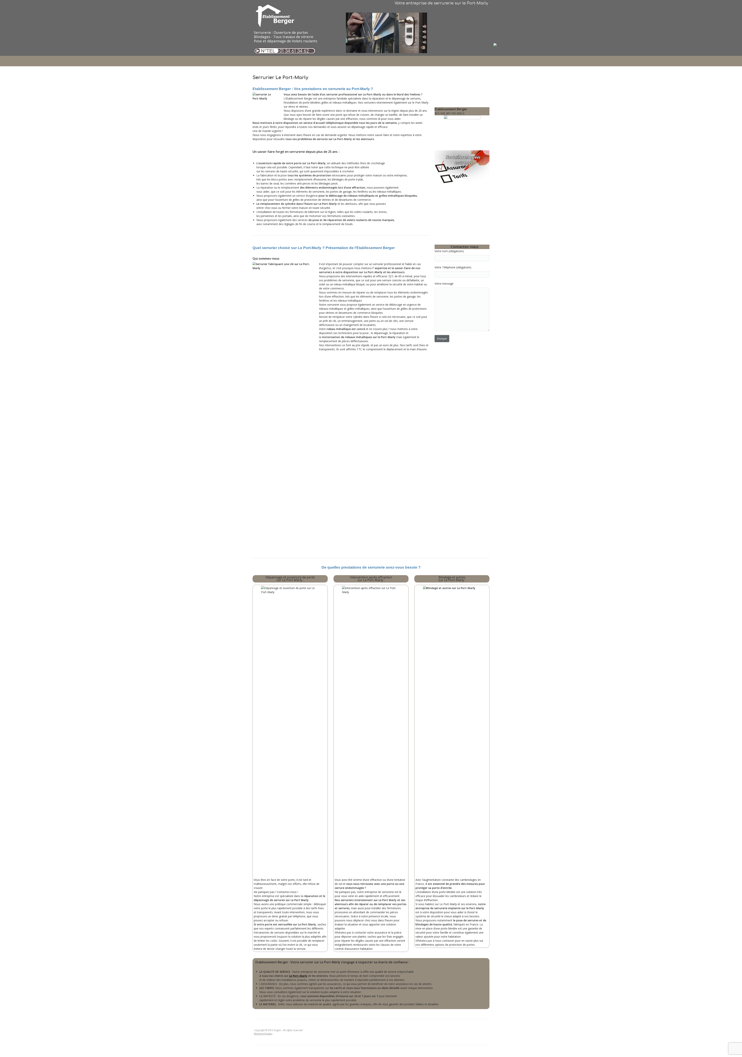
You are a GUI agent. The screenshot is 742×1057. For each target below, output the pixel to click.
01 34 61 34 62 (294, 51)
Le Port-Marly (298, 976)
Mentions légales (263, 1033)
